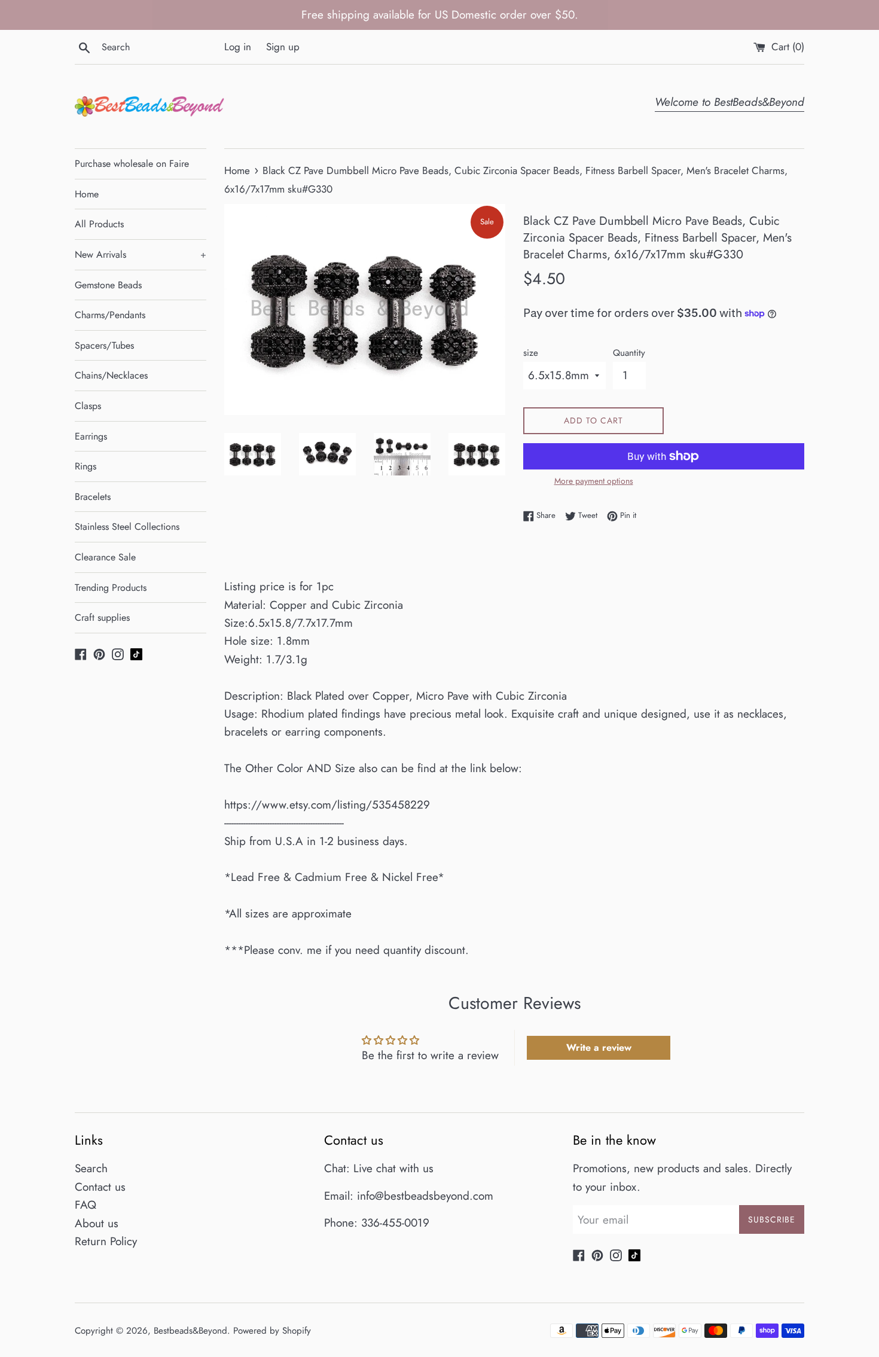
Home (87, 194)
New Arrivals (140, 254)
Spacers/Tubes (104, 345)
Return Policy (106, 1241)
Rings (85, 466)
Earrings (91, 436)
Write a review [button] (598, 1047)
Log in (237, 46)
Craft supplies (102, 617)
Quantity (629, 352)
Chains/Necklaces (111, 375)
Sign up (283, 46)
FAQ (85, 1205)
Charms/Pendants (110, 315)
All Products (99, 224)
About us (96, 1223)
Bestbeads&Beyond (190, 1330)
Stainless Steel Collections (127, 526)
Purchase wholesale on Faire (132, 163)
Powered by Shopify (272, 1330)
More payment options (593, 481)
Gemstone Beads (108, 285)
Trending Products (110, 587)
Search (91, 1168)
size (530, 352)
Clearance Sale (105, 557)
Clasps (88, 406)
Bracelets (93, 497)
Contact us (100, 1187)
